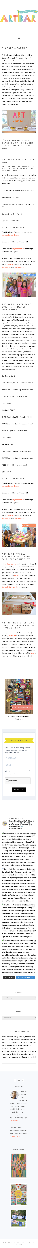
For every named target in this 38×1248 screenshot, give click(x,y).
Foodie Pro (20, 1242)
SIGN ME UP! (19, 789)
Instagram (10, 264)
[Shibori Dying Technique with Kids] (18, 1226)
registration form (18, 249)
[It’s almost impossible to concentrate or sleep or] (19, 956)
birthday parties (10, 564)
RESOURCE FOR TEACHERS (19, 716)
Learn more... (14, 1121)
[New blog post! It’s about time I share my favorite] (19, 920)
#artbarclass (6, 267)
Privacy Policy (15, 1136)
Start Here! (19, 719)
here (16, 575)
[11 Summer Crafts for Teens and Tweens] (18, 1204)
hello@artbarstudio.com (10, 235)
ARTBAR (19, 17)
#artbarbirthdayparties (10, 587)
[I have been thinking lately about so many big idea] (19, 849)
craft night (12, 636)
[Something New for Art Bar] (18, 1177)
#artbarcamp (19, 267)
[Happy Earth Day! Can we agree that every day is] (19, 885)
